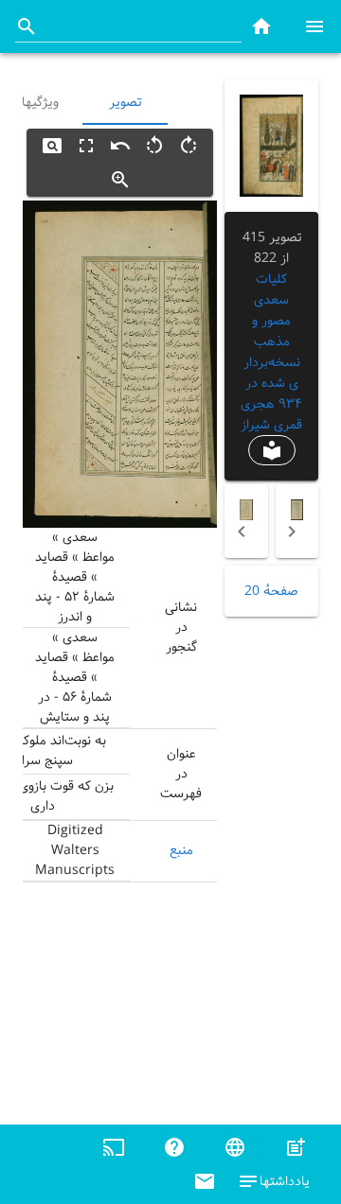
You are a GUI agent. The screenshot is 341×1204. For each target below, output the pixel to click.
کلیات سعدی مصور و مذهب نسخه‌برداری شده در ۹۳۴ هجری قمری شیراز (271, 352)
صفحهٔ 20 (271, 591)
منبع (181, 850)
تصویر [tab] (125, 102)
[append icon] (26, 26)
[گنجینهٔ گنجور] (261, 26)
